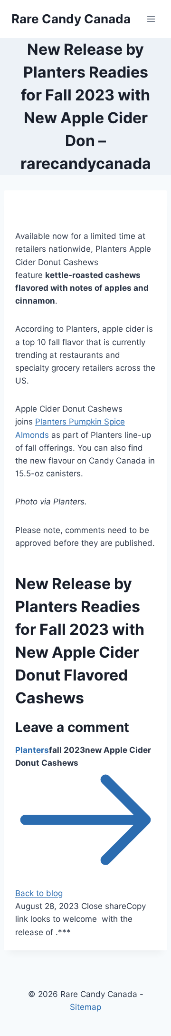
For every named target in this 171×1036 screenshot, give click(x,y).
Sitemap (85, 1007)
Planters (32, 750)
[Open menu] (151, 18)
